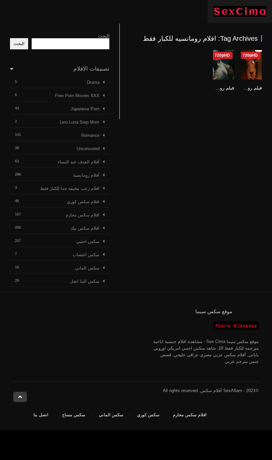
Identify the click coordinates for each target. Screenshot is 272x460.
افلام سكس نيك (85, 228)
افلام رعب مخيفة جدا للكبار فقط (70, 188)
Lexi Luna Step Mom (80, 122)
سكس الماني (87, 267)
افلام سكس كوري (83, 201)
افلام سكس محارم (83, 214)
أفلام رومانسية (86, 175)
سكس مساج (73, 414)
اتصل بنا (41, 414)
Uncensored (88, 148)
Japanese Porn (85, 108)
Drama (93, 82)
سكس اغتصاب (86, 254)
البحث (103, 35)
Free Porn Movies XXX (77, 95)
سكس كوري (148, 414)
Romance (90, 135)
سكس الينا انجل (85, 281)
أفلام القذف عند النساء (79, 161)
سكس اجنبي (88, 241)
